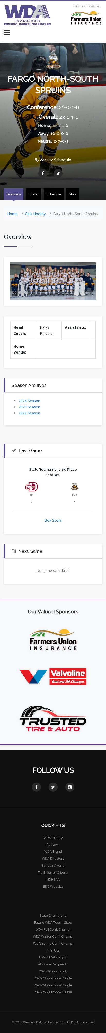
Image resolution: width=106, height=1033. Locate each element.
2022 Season (29, 413)
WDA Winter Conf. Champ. (53, 936)
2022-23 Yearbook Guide (53, 978)
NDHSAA (53, 879)
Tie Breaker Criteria (53, 872)
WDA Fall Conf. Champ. (53, 929)
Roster (34, 194)
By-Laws (53, 844)
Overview (13, 194)
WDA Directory (53, 858)
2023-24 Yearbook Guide (53, 985)
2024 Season (29, 400)
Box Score (53, 520)
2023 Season (29, 407)
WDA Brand (53, 851)
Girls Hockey (35, 213)
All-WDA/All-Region (53, 957)
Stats (73, 194)
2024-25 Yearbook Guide (53, 992)
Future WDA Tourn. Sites (53, 922)
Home (12, 213)
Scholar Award (53, 865)
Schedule (54, 194)
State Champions (53, 915)
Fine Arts (53, 950)
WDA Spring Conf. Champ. (53, 943)
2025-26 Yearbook (53, 971)
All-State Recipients (53, 964)
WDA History (53, 837)
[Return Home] (27, 15)
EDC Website (53, 886)
